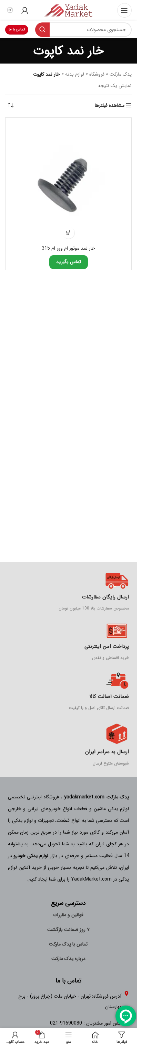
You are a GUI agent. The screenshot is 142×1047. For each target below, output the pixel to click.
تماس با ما (17, 29)
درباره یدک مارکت (68, 958)
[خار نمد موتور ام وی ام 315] (68, 180)
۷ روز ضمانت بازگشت (68, 929)
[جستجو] (42, 29)
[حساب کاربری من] (25, 10)
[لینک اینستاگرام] (9, 10)
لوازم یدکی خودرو (30, 855)
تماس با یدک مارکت (68, 944)
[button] (68, 233)
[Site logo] (68, 10)
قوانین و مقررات (68, 915)
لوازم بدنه (74, 74)
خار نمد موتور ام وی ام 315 (68, 248)
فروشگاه (96, 74)
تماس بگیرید (68, 262)
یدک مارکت (121, 74)
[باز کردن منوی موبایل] (124, 10)
